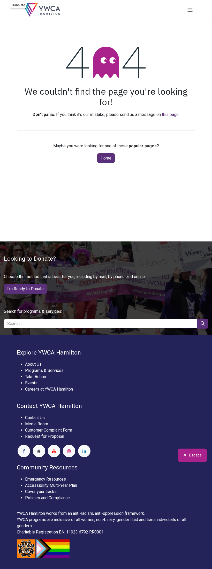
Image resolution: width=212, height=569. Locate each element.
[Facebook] (24, 451)
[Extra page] (39, 451)
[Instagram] (69, 451)
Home (106, 158)
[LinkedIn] (84, 451)
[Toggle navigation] (190, 10)
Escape (195, 455)
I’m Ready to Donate (25, 288)
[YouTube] (54, 451)
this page (170, 114)
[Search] (202, 324)
